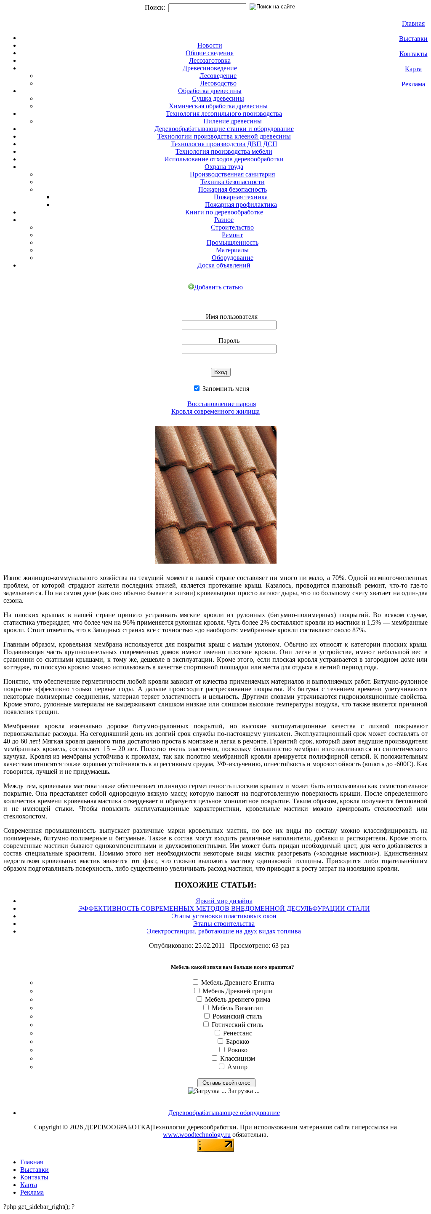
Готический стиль (237, 1024)
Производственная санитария (232, 174)
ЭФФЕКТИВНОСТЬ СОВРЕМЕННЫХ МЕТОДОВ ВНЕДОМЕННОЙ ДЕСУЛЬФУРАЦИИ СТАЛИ (224, 908)
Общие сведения (210, 52)
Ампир (237, 1066)
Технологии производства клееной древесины (224, 136)
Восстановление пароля (221, 403)
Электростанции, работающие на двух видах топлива (224, 931)
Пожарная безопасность (232, 189)
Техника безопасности (232, 181)
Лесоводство (218, 83)
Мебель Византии (237, 1007)
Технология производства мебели (224, 151)
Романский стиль (237, 1016)
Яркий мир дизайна (224, 900)
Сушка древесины (218, 98)
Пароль (228, 340)
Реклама (413, 84)
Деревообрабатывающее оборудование (224, 1112)
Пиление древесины (232, 121)
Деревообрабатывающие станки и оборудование (224, 128)
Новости (209, 45)
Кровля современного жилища (215, 411)
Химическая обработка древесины (218, 106)
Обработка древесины (210, 90)
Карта (413, 68)
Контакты (413, 53)
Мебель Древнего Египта (237, 982)
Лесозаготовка (210, 60)
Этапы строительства (224, 923)
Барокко (237, 1041)
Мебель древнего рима (237, 999)
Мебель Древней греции (237, 991)
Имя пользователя (232, 316)
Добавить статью (218, 287)
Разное (224, 219)
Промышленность (232, 242)
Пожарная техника (241, 197)
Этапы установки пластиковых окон (224, 916)
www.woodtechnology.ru (197, 1134)
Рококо (237, 1050)
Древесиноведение (210, 68)
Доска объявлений (223, 265)
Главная (413, 23)
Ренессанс (237, 1033)
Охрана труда (224, 166)
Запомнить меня (225, 388)
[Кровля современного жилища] (215, 565)
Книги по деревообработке (224, 212)
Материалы (232, 250)
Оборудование (232, 257)
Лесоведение (218, 75)
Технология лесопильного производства (224, 113)
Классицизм (237, 1058)
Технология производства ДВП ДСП (224, 143)
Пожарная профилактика (241, 204)
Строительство (232, 227)
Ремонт (232, 234)
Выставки (413, 38)
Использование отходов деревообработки (224, 159)
